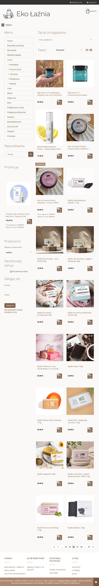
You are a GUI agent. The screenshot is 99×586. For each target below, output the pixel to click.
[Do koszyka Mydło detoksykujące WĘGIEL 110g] (90, 210)
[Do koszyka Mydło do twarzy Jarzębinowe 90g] (59, 322)
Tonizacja (14, 74)
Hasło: (7, 295)
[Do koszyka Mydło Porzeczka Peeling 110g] (59, 537)
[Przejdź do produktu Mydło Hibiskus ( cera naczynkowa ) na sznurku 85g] (49, 347)
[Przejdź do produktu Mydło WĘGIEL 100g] (80, 509)
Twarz (10, 60)
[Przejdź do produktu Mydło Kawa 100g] (80, 347)
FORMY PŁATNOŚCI (58, 569)
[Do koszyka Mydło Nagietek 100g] (59, 483)
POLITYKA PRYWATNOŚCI (15, 573)
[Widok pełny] (90, 50)
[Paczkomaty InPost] (19, 271)
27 (77, 547)
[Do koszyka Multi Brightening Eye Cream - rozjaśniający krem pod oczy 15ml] (59, 156)
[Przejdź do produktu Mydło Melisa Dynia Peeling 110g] (49, 401)
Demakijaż (14, 64)
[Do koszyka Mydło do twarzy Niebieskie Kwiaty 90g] (90, 322)
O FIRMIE (76, 570)
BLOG (74, 573)
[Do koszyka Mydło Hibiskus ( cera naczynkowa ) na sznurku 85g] (59, 376)
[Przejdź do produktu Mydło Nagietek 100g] (49, 455)
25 (70, 547)
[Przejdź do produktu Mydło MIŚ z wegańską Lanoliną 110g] (80, 401)
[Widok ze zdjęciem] (87, 50)
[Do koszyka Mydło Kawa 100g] (90, 376)
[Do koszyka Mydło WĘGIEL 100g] (90, 537)
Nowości (10, 117)
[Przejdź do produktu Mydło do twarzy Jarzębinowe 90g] (49, 293)
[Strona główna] (26, 14)
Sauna (10, 41)
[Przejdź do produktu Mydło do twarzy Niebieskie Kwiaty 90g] (80, 293)
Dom (9, 102)
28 (81, 547)
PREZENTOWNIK (14, 55)
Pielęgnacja (14, 79)
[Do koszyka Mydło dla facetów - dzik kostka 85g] (59, 268)
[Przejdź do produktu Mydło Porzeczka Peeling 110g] (49, 509)
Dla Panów (11, 50)
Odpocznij (11, 98)
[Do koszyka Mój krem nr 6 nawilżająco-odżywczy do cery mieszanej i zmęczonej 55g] (59, 102)
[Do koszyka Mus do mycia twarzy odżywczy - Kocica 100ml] (59, 210)
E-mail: (7, 285)
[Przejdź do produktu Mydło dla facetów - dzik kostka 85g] (49, 240)
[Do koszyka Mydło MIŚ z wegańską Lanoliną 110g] (90, 429)
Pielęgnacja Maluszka (16, 112)
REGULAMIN (9, 570)
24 (66, 547)
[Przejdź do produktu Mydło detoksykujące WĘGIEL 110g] (80, 181)
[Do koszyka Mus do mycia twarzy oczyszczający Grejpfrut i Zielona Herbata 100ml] (90, 156)
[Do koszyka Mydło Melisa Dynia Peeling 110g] (59, 429)
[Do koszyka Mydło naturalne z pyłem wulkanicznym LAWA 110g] (90, 483)
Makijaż (13, 83)
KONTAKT (76, 567)
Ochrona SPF (12, 126)
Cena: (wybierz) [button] (45, 40)
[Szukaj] (30, 154)
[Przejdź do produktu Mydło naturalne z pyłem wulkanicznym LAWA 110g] (80, 455)
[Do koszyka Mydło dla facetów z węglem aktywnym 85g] (90, 268)
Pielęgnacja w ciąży (15, 107)
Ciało (9, 88)
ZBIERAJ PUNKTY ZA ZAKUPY (35, 568)
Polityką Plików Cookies (67, 580)
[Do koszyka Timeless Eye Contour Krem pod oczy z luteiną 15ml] (29, 221)
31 (89, 547)
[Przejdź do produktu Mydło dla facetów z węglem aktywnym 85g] (80, 240)
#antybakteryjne (14, 122)
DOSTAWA (54, 573)
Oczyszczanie (15, 69)
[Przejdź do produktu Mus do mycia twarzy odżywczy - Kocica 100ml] (49, 181)
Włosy (9, 93)
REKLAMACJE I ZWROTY (14, 567)
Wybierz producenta (13, 247)
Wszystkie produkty (15, 45)
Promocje (11, 136)
